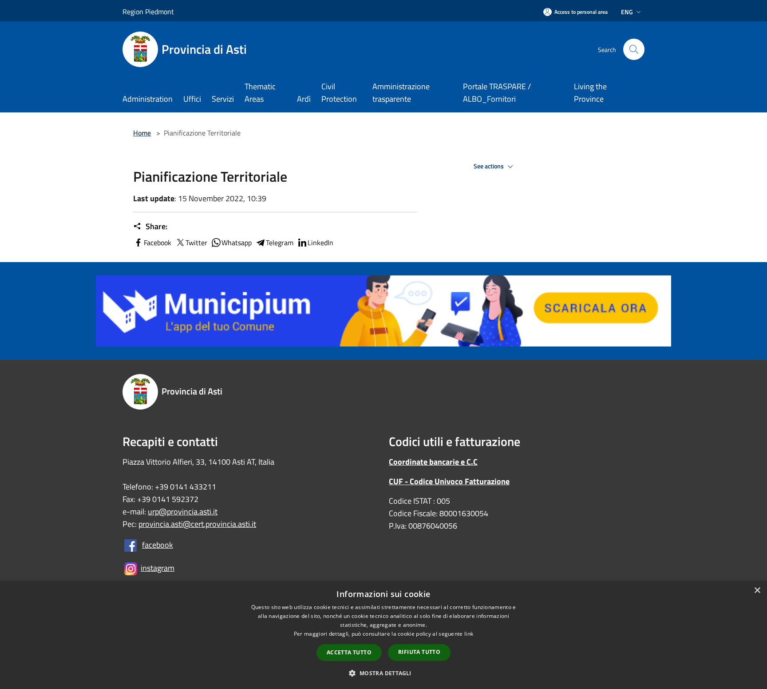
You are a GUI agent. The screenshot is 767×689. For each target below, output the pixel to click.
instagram (157, 568)
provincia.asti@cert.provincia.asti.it (197, 524)
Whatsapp (236, 242)
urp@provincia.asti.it (182, 512)
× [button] (757, 590)
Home (142, 132)
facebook (157, 545)
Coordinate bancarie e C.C (433, 462)
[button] (383, 673)
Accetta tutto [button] (349, 652)
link (468, 633)
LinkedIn (320, 242)
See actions (489, 166)
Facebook (157, 242)
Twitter (196, 242)
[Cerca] (633, 49)
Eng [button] (627, 11)
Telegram (279, 242)
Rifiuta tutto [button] (419, 652)
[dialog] (383, 635)
